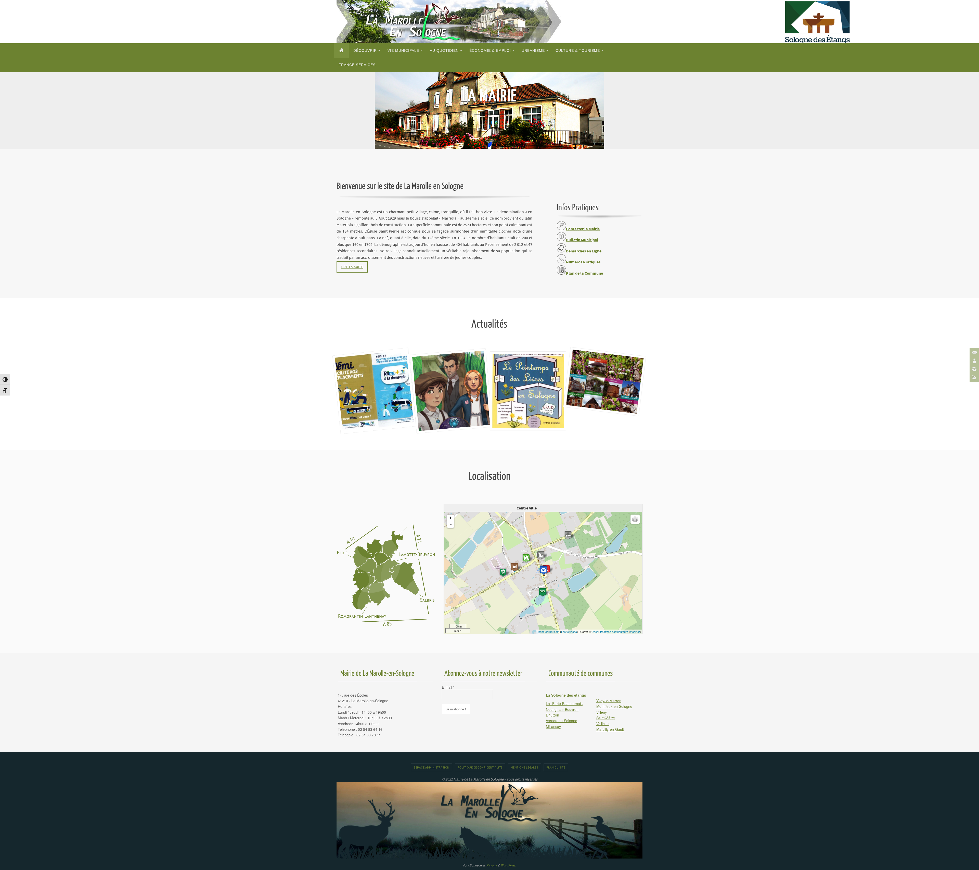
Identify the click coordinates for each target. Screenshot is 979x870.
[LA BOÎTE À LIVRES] (528, 358)
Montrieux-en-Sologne (614, 706)
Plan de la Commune (584, 273)
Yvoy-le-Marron (608, 700)
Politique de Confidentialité (480, 767)
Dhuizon (552, 715)
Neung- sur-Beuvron (562, 709)
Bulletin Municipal (582, 239)
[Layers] (635, 519)
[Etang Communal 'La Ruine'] (542, 592)
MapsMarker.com (548, 632)
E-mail (448, 687)
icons (573, 632)
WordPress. (508, 865)
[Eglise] (541, 555)
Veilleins (602, 723)
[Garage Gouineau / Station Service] (514, 567)
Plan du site (555, 767)
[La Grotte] (526, 558)
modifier (635, 632)
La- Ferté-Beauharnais (564, 703)
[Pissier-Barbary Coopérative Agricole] (503, 572)
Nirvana (491, 865)
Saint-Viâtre (605, 717)
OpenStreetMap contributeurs (609, 632)
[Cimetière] (568, 535)
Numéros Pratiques (583, 261)
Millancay (553, 726)
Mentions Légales (524, 767)
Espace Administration (431, 767)
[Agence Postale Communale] (543, 570)
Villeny (601, 712)
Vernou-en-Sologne (561, 720)
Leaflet (565, 632)
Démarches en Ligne (583, 250)
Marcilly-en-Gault (610, 729)
